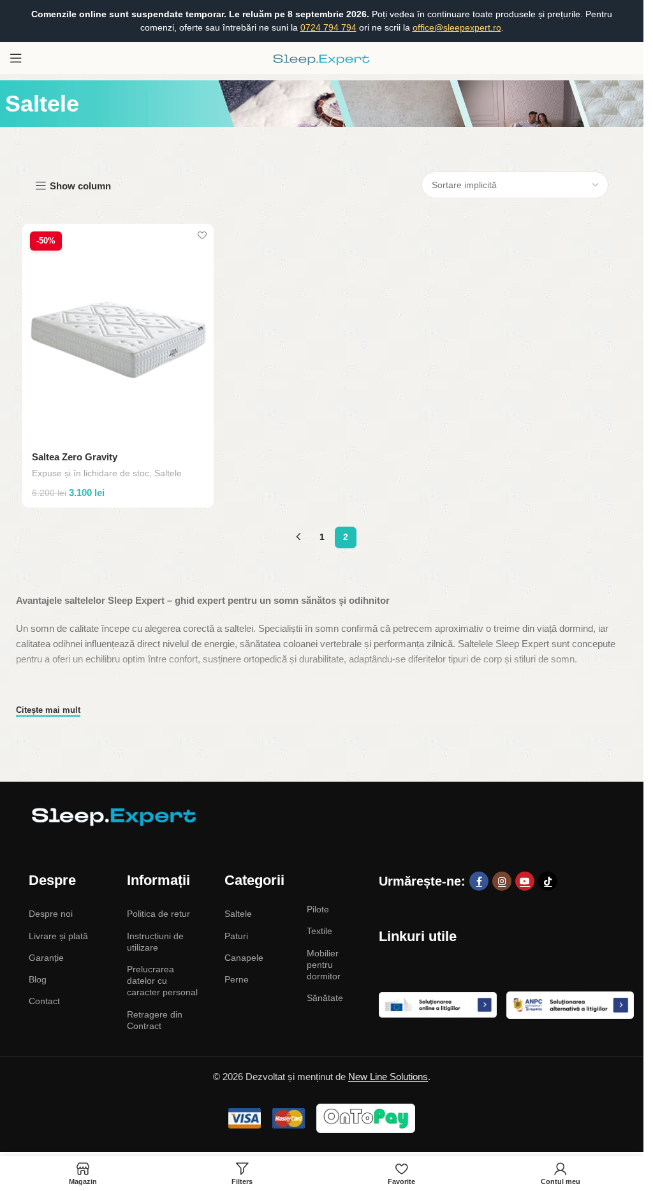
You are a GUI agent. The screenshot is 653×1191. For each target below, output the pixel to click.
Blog (38, 979)
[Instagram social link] (501, 881)
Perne (236, 979)
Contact (44, 1001)
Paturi (236, 936)
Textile (319, 931)
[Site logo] (322, 57)
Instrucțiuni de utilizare (155, 942)
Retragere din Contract (154, 1020)
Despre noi (51, 914)
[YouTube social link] (524, 881)
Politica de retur (158, 914)
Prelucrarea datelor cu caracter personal (162, 980)
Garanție (46, 958)
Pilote (318, 909)
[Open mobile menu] (16, 58)
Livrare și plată (58, 936)
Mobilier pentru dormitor (324, 964)
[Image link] (111, 815)
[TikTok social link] (547, 881)
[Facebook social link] (478, 881)
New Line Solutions (388, 1076)
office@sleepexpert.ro (457, 27)
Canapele (243, 958)
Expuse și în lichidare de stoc (90, 473)
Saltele (168, 473)
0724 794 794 (328, 27)
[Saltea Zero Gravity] (118, 333)
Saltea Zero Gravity (74, 456)
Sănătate (325, 998)
